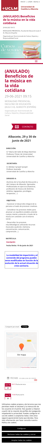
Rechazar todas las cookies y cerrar (22, 434)
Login (30, 2)
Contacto (27, 126)
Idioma (35, 2)
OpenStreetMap (26, 367)
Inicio (23, 2)
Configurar (21, 428)
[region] (21, 422)
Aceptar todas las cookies (21, 440)
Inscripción (10, 242)
